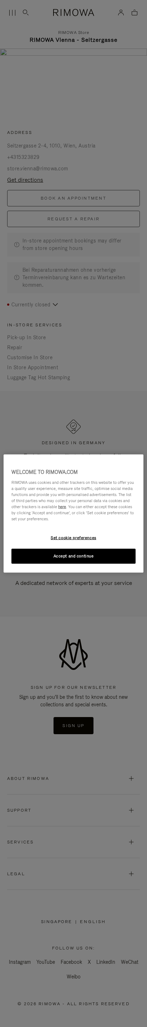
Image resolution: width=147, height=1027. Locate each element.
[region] (73, 514)
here (62, 506)
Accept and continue (74, 556)
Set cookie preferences (73, 538)
